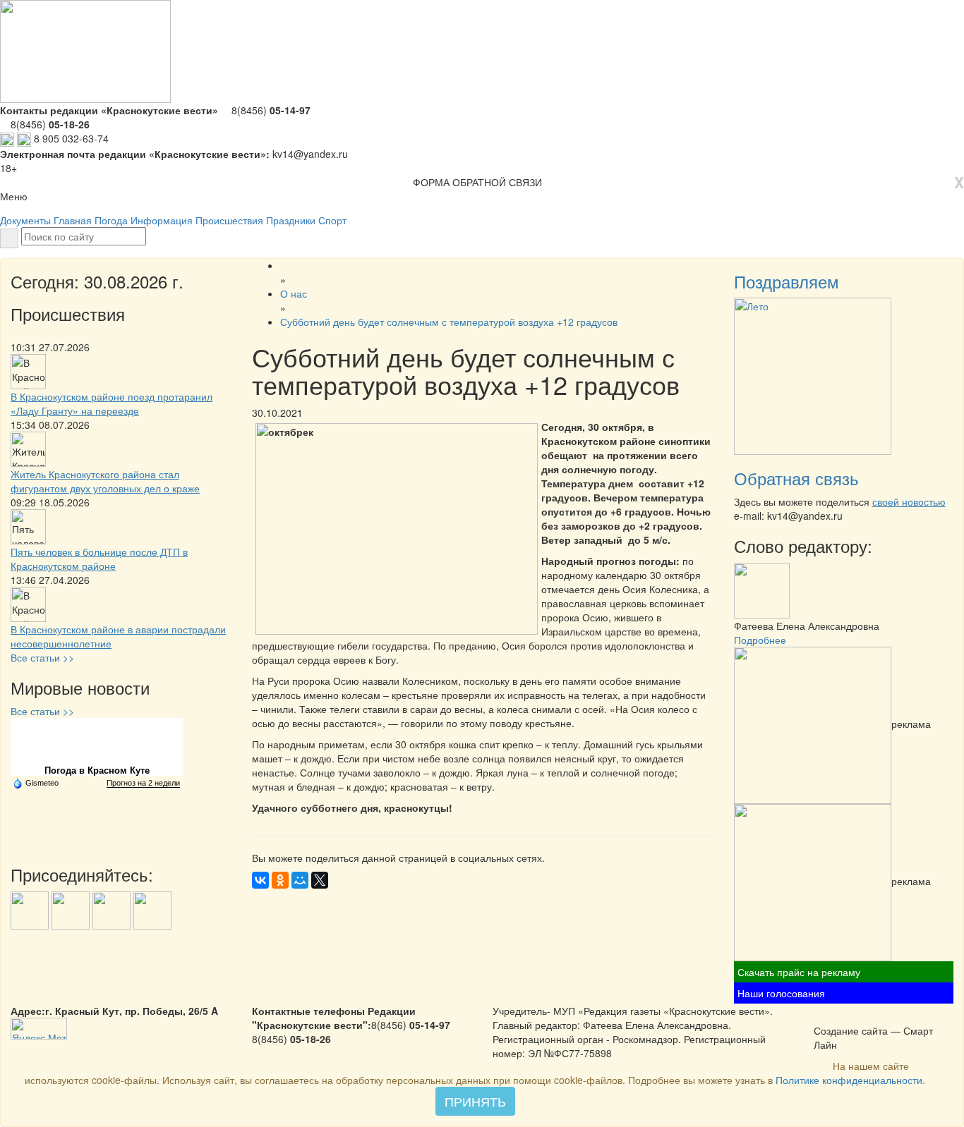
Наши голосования (781, 993)
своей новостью (909, 501)
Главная (73, 220)
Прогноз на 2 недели (143, 783)
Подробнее (760, 640)
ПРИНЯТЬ (475, 1101)
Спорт (332, 220)
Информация (162, 220)
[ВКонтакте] (260, 880)
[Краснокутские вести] (821, 1016)
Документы (25, 220)
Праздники (290, 220)
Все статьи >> (42, 657)
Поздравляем (786, 281)
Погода (111, 220)
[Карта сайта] (840, 1016)
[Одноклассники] (280, 880)
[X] (319, 880)
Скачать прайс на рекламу (798, 972)
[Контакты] (858, 1016)
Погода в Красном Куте (97, 770)
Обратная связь (796, 477)
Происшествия (229, 220)
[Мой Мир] (299, 880)
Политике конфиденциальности (849, 1080)
